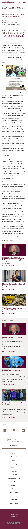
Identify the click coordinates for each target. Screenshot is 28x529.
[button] (24, 2)
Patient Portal (14, 474)
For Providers (14, 503)
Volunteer (14, 471)
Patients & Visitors (14, 496)
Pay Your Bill (14, 467)
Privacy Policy (14, 499)
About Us (14, 460)
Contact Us (14, 457)
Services (14, 453)
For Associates (14, 492)
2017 (13, 7)
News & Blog (14, 485)
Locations (14, 482)
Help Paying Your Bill (14, 478)
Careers (14, 489)
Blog (8, 7)
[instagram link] (14, 430)
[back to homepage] (3, 7)
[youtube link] (23, 430)
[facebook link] (5, 430)
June (18, 7)
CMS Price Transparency (14, 464)
